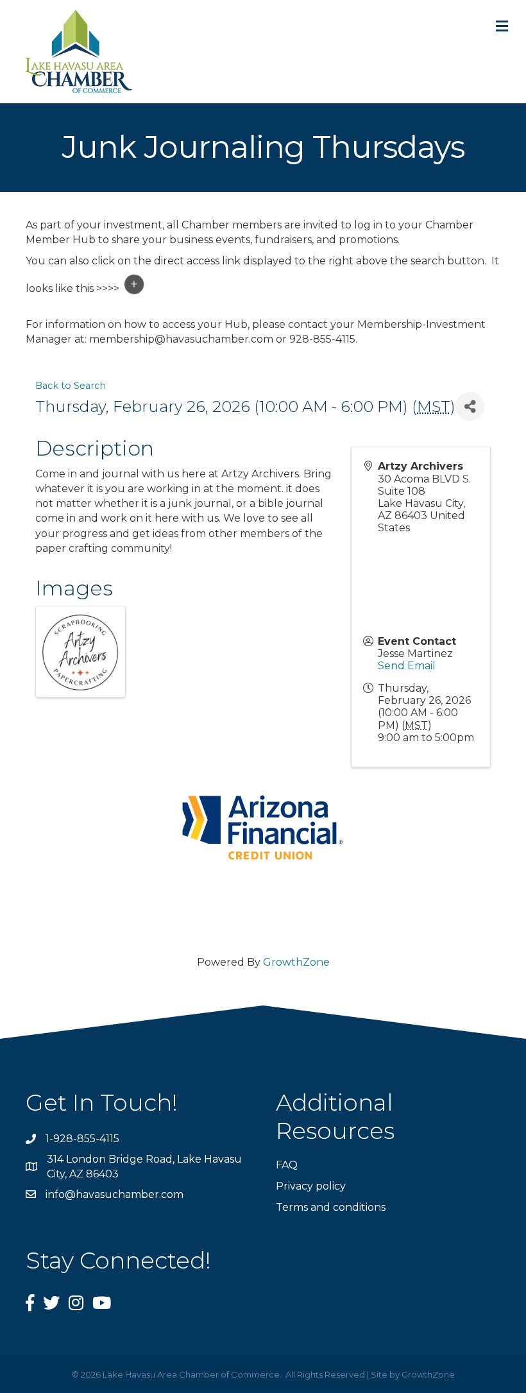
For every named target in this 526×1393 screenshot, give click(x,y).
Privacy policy (311, 1186)
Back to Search (70, 385)
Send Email (407, 666)
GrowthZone (296, 962)
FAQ (287, 1165)
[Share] (469, 406)
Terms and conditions (331, 1207)
